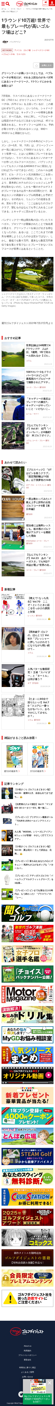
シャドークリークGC (41, 50)
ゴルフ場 (27, 50)
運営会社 (27, 1360)
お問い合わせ (27, 1377)
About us (27, 1346)
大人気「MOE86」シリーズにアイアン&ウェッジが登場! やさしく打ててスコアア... (34, 835)
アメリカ (18, 50)
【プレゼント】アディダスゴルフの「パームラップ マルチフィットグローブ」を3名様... (34, 879)
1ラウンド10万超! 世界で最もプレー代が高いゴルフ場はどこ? (26, 26)
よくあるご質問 (27, 1372)
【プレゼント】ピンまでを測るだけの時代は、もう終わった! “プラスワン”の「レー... (34, 894)
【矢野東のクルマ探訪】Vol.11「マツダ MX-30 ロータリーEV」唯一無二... (34, 806)
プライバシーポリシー (27, 1355)
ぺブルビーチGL (8, 54)
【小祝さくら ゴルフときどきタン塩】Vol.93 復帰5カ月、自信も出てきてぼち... (34, 793)
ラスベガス (21, 54)
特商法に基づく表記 (27, 1367)
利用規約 (27, 1350)
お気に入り (47, 65)
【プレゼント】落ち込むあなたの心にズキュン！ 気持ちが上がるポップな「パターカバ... (34, 865)
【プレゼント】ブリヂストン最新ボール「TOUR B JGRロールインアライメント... (34, 821)
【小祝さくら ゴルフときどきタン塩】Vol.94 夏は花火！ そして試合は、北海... (33, 850)
